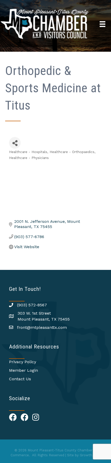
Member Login (23, 370)
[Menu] (102, 24)
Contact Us (20, 378)
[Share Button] (15, 143)
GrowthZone (90, 455)
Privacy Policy (22, 361)
